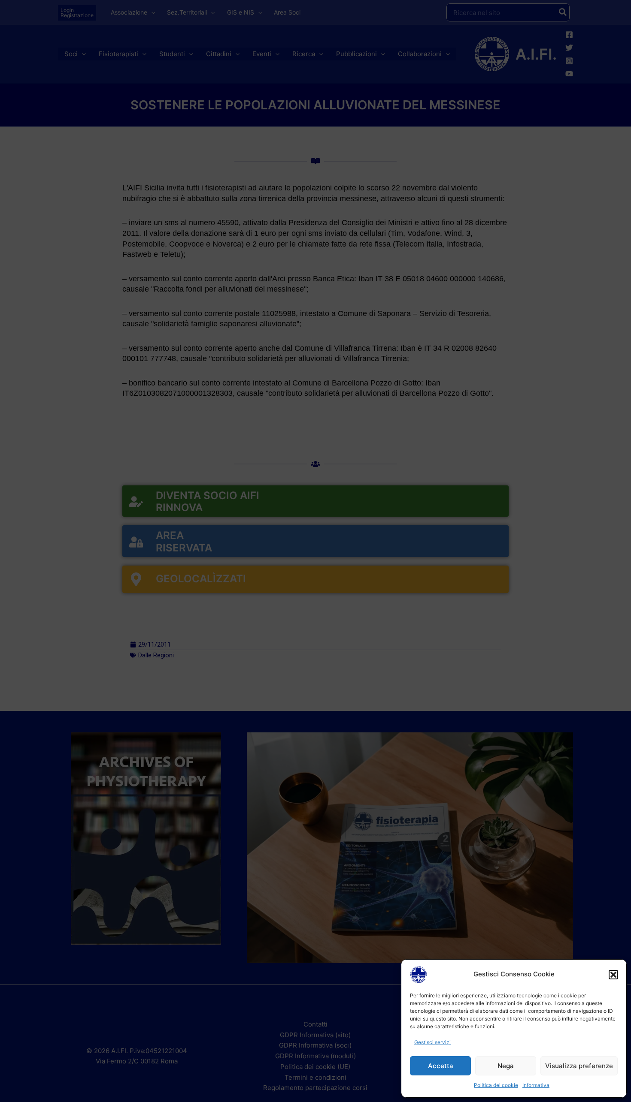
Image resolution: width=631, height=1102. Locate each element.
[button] (613, 974)
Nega (506, 1066)
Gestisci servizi (432, 1042)
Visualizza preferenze (579, 1066)
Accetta (440, 1066)
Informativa (535, 1085)
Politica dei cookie (496, 1085)
